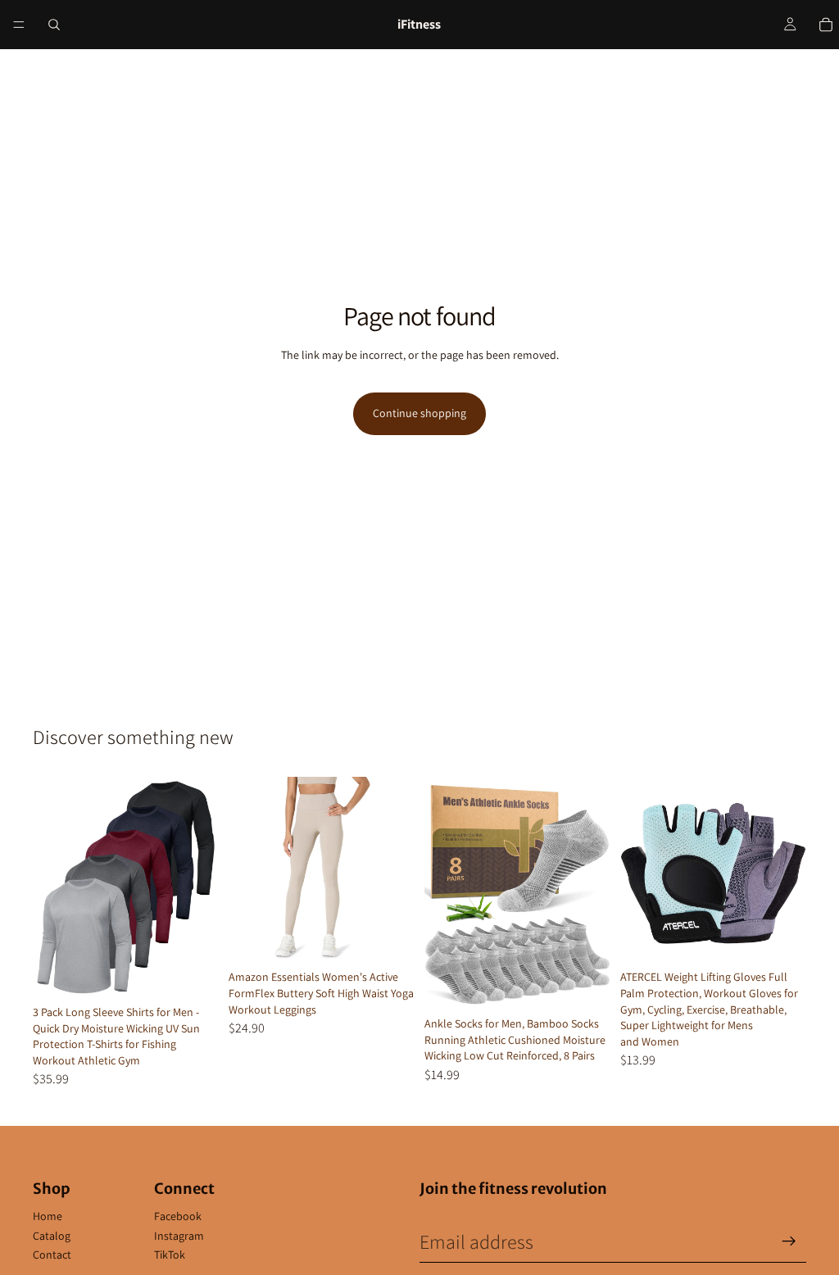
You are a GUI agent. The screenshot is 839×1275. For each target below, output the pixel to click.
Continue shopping (419, 413)
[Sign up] (789, 1241)
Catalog (51, 1235)
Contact (52, 1254)
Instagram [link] (179, 1235)
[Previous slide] (51, 887)
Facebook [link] (178, 1216)
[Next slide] (201, 887)
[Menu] (19, 24)
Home (47, 1216)
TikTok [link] (169, 1254)
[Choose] (193, 972)
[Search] (54, 25)
